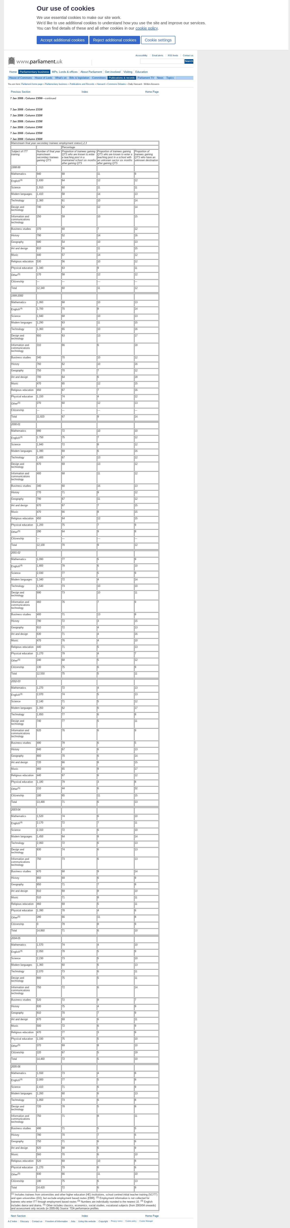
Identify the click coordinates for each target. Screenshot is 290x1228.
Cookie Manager (146, 1221)
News (160, 77)
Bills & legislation (79, 77)
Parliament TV (146, 77)
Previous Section (20, 91)
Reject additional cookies (114, 40)
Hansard (101, 84)
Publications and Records (82, 84)
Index (85, 91)
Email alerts (157, 55)
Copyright (103, 1221)
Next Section (18, 1215)
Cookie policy (131, 1221)
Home (13, 71)
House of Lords (43, 77)
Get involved (113, 71)
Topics (170, 77)
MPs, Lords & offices (65, 71)
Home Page (152, 91)
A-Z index (12, 1221)
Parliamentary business (34, 71)
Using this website (87, 1221)
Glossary (24, 1221)
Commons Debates (116, 84)
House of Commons (20, 77)
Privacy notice (117, 1221)
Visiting (127, 71)
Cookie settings (158, 40)
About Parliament (91, 71)
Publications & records (122, 77)
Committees (99, 77)
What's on (60, 77)
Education (141, 71)
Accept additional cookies (62, 40)
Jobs (73, 1221)
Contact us (188, 55)
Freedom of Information (56, 1221)
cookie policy (147, 28)
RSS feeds (173, 55)
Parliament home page (32, 84)
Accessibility (141, 55)
